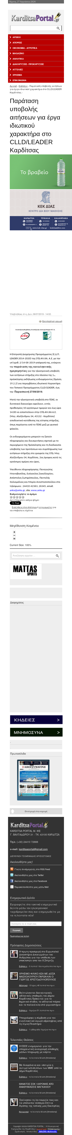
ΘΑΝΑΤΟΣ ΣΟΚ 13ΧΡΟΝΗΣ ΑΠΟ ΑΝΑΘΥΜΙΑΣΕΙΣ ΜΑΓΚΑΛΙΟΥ (36, 1085)
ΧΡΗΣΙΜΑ (17, 74)
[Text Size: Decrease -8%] (14, 535)
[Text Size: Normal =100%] (14, 538)
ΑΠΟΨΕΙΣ (17, 42)
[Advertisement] (36, 271)
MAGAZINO (18, 53)
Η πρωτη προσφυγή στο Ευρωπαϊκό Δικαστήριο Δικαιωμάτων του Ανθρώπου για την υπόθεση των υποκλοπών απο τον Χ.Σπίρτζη (39, 956)
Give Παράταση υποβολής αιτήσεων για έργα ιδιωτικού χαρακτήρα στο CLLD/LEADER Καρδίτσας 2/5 (14, 497)
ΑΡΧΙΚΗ (17, 37)
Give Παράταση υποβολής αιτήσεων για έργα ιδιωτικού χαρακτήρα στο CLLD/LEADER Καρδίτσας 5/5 (23, 497)
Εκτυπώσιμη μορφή (52, 321)
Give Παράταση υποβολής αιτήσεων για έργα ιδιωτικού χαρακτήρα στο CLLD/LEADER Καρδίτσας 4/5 (20, 497)
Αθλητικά (23, 985)
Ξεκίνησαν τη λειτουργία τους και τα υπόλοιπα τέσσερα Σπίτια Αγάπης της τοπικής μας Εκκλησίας (39, 1102)
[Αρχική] (36, 16)
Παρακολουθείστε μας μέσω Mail (32, 886)
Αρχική (13, 85)
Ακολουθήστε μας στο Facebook (31, 880)
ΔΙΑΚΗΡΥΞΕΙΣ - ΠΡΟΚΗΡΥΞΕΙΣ (28, 64)
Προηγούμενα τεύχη (19, 936)
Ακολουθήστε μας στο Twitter (29, 875)
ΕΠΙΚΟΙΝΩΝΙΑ (19, 80)
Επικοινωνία (54, 1129)
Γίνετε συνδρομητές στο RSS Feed (32, 869)
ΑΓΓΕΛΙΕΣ (18, 69)
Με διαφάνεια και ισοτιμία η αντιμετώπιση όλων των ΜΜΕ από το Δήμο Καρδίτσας (40, 1067)
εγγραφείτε (45, 507)
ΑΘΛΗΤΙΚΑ (18, 58)
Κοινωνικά (23, 1111)
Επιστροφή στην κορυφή (36, 811)
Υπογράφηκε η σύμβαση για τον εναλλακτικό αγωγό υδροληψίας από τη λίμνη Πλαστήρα (40, 1020)
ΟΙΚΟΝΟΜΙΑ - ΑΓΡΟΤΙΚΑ (25, 48)
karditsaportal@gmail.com (33, 849)
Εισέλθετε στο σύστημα (24, 507)
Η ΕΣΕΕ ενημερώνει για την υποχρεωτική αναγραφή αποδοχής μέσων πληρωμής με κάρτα (39, 1049)
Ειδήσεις (23, 85)
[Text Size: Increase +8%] (14, 532)
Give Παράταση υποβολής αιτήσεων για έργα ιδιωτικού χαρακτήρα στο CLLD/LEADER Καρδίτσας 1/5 (11, 497)
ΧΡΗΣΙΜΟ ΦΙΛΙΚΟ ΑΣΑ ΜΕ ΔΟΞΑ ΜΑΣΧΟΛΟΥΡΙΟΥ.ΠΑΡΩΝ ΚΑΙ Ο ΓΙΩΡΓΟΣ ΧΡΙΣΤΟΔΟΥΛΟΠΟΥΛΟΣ (37, 976)
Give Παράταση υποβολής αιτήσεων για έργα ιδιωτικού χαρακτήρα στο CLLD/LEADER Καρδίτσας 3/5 (17, 497)
